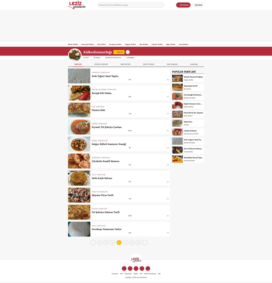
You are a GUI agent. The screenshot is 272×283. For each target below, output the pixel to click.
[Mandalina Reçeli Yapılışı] (177, 159)
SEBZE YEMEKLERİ (100, 141)
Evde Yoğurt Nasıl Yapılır (105, 76)
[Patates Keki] (79, 110)
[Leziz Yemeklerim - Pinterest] (148, 268)
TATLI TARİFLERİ (99, 175)
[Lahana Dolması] (177, 132)
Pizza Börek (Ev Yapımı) (193, 113)
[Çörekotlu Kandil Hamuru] (79, 161)
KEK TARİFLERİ (98, 107)
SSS (141, 274)
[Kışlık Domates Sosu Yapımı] (177, 105)
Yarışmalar (115, 274)
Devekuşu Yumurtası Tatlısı (106, 229)
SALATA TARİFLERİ (99, 209)
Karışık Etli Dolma (101, 93)
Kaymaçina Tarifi (190, 86)
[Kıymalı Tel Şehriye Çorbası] (79, 127)
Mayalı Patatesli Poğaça (193, 77)
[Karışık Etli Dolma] (79, 93)
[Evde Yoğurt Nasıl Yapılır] (79, 76)
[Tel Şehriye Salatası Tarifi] (79, 212)
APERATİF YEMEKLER (101, 72)
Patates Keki (98, 110)
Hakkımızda (128, 274)
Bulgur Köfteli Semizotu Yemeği (109, 144)
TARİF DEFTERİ (125, 64)
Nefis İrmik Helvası (102, 178)
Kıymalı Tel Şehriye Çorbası (107, 127)
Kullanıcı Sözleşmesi (150, 274)
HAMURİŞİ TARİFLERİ (101, 158)
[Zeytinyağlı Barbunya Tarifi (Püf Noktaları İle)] (177, 96)
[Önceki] (93, 242)
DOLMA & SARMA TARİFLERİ (104, 89)
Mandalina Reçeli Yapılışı (194, 157)
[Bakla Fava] (177, 123)
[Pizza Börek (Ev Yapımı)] (177, 114)
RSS (159, 274)
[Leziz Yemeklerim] (76, 5)
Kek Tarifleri (101, 44)
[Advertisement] (136, 26)
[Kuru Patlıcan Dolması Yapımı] (177, 150)
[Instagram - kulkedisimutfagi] (128, 52)
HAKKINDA (194, 64)
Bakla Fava (188, 122)
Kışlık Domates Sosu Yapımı (195, 104)
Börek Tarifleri (73, 44)
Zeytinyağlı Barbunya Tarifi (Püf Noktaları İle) (202, 95)
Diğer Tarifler (170, 44)
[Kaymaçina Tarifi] (177, 87)
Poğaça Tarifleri (130, 44)
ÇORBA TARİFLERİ (99, 124)
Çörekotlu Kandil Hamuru (105, 161)
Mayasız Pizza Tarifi (102, 195)
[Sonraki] (144, 242)
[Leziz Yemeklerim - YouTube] (142, 268)
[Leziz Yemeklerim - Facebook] (124, 268)
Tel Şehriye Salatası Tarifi (106, 212)
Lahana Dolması (190, 131)
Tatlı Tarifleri (143, 44)
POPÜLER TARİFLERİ (101, 64)
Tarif (121, 274)
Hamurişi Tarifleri (87, 44)
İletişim (136, 274)
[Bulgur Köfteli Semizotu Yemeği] (79, 144)
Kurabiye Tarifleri (115, 44)
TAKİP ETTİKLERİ (148, 64)
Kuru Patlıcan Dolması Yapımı (196, 149)
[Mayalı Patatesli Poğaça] (177, 78)
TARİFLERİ (78, 64)
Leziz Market (183, 44)
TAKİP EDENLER (172, 64)
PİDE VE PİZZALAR (100, 192)
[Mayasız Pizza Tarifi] (79, 195)
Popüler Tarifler (157, 44)
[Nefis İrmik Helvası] (79, 178)
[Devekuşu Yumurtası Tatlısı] (79, 229)
